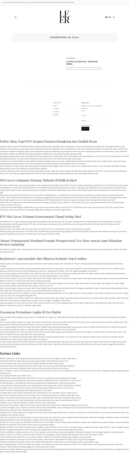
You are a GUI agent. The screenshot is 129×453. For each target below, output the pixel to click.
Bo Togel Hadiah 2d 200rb (89, 156)
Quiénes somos (57, 102)
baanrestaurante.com (24, 398)
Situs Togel (68, 293)
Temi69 (19, 366)
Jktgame (31, 412)
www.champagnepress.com (37, 385)
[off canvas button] (15, 17)
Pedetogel (79, 432)
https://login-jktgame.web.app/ (82, 407)
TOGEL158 (108, 207)
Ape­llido (83, 120)
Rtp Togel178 (34, 363)
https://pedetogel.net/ (50, 383)
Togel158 (85, 337)
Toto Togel (79, 303)
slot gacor (68, 222)
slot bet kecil (122, 231)
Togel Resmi (59, 439)
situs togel (19, 400)
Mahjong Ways (54, 200)
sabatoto (85, 327)
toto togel (89, 273)
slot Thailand (14, 202)
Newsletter (56, 114)
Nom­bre (83, 115)
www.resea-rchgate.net (53, 358)
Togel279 (64, 434)
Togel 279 (20, 361)
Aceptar (72, 2)
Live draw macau (54, 249)
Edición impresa (70, 58)
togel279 (89, 332)
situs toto (98, 171)
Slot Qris (51, 229)
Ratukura (62, 449)
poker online (9, 405)
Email (83, 110)
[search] (113, 17)
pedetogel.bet (42, 393)
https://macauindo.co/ (62, 381)
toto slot (109, 269)
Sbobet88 (50, 422)
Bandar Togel (93, 288)
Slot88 (56, 185)
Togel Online (29, 151)
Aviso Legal (56, 108)
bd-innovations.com (72, 166)
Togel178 (31, 342)
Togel (59, 317)
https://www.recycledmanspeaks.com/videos (48, 395)
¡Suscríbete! (56, 111)
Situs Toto (76, 322)
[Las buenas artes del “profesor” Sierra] (43, 64)
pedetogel (97, 161)
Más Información (66, 2)
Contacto (55, 105)
